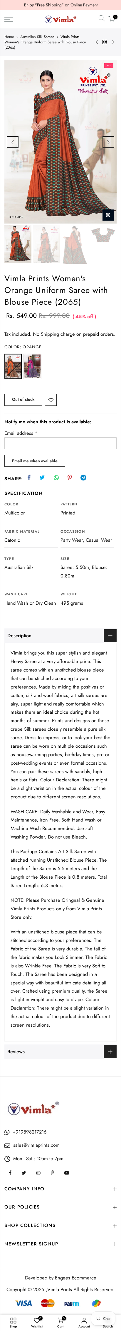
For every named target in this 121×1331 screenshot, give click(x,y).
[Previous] (13, 142)
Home (9, 37)
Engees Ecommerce (75, 1277)
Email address (21, 433)
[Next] (108, 142)
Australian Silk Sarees (37, 37)
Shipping (50, 334)
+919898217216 (30, 1131)
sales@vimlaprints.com (36, 1144)
